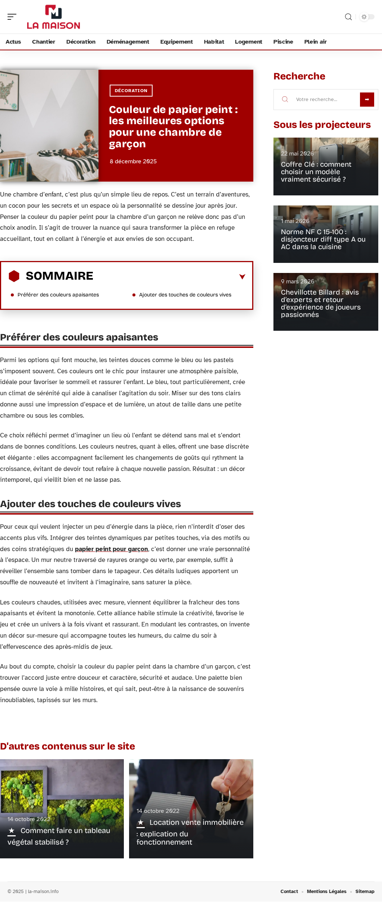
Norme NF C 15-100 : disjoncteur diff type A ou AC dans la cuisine (323, 239)
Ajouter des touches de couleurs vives (185, 295)
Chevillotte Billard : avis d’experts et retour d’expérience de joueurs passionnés (321, 303)
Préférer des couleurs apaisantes (58, 295)
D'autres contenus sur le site (67, 746)
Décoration (131, 90)
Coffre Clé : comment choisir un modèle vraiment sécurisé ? (316, 171)
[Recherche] (348, 17)
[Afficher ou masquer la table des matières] (169, 277)
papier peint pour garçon (111, 549)
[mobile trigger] (13, 17)
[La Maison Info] (53, 17)
